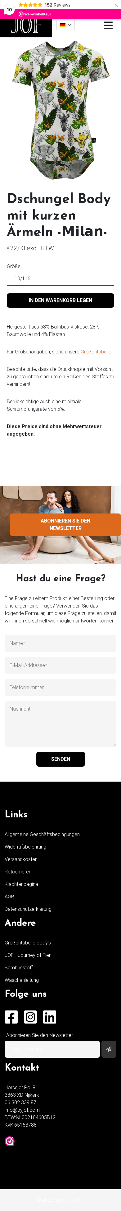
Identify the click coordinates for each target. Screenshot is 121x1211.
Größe (13, 266)
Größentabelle (96, 352)
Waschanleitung (22, 980)
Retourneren (18, 872)
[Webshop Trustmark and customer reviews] (10, 1141)
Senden (60, 759)
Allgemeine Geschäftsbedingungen (42, 834)
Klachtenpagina (21, 884)
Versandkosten (21, 859)
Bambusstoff (19, 968)
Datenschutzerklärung (28, 909)
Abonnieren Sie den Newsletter (65, 524)
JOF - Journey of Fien (28, 955)
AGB (9, 897)
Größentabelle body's (28, 943)
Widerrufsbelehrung (25, 847)
